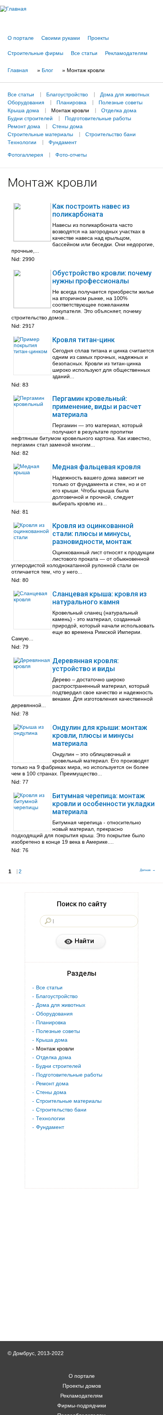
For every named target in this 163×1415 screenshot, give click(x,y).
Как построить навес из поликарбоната (91, 210)
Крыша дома (23, 110)
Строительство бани (110, 134)
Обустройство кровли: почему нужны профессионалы (102, 277)
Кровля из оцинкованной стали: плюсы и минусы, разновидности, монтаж (92, 534)
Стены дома (67, 126)
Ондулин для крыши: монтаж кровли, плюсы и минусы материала (99, 735)
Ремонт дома (24, 126)
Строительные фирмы (35, 53)
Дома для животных (124, 94)
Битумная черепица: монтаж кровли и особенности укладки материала (103, 804)
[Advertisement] (81, 1404)
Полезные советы (121, 102)
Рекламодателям (126, 53)
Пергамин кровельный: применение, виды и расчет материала (96, 406)
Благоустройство (67, 94)
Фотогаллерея (25, 155)
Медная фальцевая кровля (96, 467)
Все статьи (84, 53)
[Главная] (81, 9)
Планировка (71, 102)
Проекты (98, 38)
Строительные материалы (40, 134)
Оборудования (26, 102)
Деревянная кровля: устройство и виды (85, 665)
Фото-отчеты (71, 155)
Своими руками (60, 38)
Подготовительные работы (98, 118)
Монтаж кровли (70, 110)
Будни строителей (30, 118)
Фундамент (63, 142)
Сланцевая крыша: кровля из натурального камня (99, 598)
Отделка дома (118, 110)
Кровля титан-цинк (83, 340)
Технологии (22, 142)
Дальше (145, 870)
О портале (21, 38)
